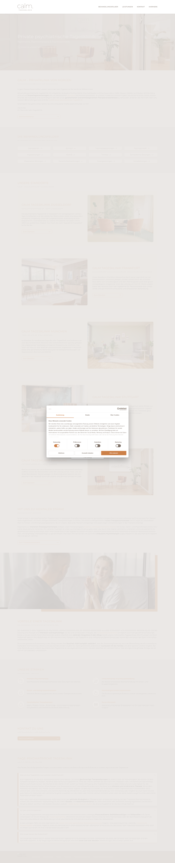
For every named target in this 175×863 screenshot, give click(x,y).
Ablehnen (61, 453)
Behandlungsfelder (108, 7)
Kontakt (141, 7)
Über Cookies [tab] (114, 415)
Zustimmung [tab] (60, 415)
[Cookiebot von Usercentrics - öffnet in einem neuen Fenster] (119, 409)
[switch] (77, 445)
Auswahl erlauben (87, 453)
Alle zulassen (113, 453)
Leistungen (127, 7)
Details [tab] (87, 415)
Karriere (153, 7)
